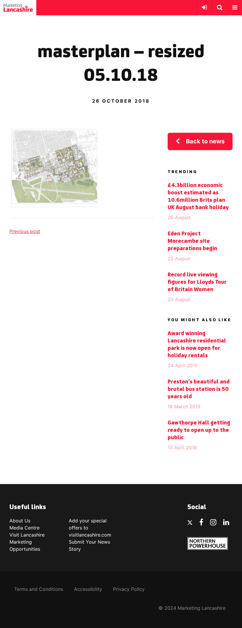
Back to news (205, 141)
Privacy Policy (129, 589)
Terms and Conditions (38, 589)
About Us (19, 521)
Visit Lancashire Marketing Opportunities (27, 542)
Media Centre (24, 528)
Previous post (24, 231)
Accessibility (88, 589)
